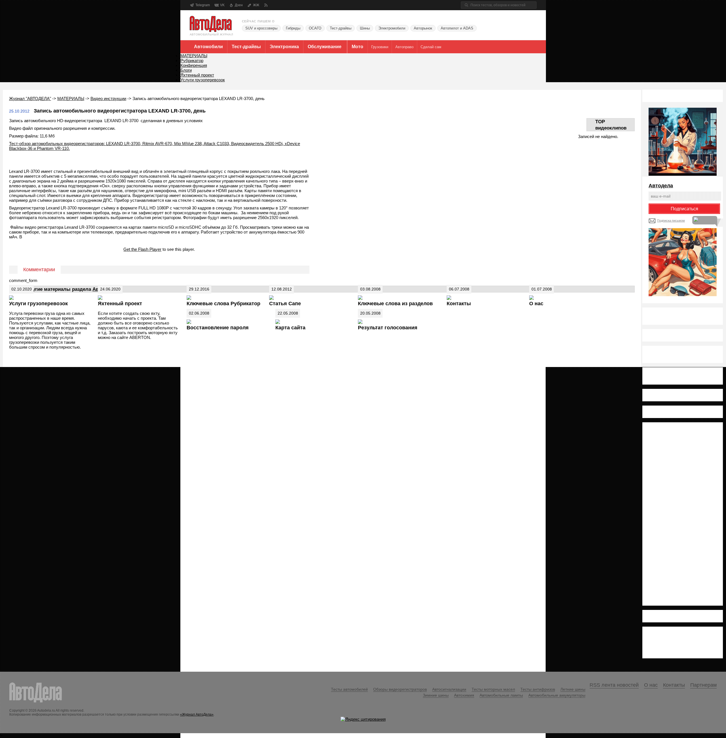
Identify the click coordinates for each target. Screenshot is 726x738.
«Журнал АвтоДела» (197, 714)
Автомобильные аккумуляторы (556, 695)
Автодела (661, 185)
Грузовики (379, 47)
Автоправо (404, 47)
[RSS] (266, 5)
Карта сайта (290, 327)
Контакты (459, 303)
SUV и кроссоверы (261, 28)
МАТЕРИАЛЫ (193, 55)
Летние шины (572, 689)
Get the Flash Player (142, 249)
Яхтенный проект (197, 75)
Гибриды (293, 28)
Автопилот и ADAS (457, 28)
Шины (365, 28)
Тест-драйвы (340, 28)
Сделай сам (431, 47)
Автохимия (464, 695)
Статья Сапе (285, 303)
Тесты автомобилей (349, 689)
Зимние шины (436, 695)
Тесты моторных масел (493, 689)
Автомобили (208, 46)
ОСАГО (315, 28)
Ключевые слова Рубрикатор (223, 303)
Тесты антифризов (537, 689)
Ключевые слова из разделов (395, 303)
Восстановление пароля (218, 327)
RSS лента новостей (614, 685)
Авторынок (423, 28)
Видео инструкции (108, 98)
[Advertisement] (671, 514)
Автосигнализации (449, 689)
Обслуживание (324, 46)
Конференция (193, 65)
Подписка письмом (671, 220)
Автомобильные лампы (501, 695)
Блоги (186, 70)
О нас (536, 303)
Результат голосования (387, 327)
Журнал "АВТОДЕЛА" (30, 98)
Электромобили (391, 28)
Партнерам (703, 685)
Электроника (284, 46)
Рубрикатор (191, 60)
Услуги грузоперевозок (202, 79)
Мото (357, 46)
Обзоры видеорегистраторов (400, 689)
